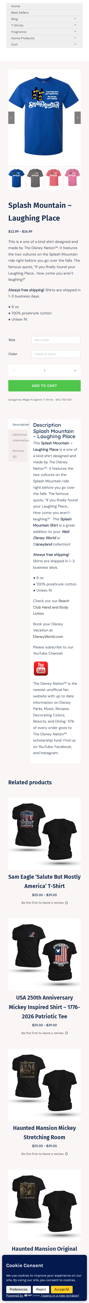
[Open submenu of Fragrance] (75, 31)
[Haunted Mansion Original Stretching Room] (44, 1172)
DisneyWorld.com (48, 636)
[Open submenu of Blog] (75, 18)
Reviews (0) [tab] (18, 453)
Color (12, 354)
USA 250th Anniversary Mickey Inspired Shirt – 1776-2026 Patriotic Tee (44, 1007)
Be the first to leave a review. (42, 903)
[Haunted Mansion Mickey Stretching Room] (44, 1051)
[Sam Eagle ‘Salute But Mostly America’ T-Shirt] (44, 800)
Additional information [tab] (20, 437)
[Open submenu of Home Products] (75, 37)
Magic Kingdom (32, 399)
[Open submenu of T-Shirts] (75, 24)
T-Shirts (48, 399)
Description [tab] (20, 424)
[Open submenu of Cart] (75, 43)
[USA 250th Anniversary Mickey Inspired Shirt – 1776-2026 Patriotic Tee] (44, 921)
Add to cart (44, 385)
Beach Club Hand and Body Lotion (51, 607)
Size (11, 340)
